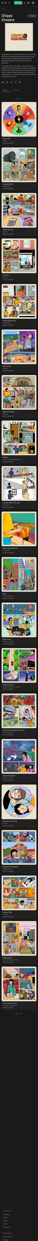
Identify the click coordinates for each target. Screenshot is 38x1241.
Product (6, 1240)
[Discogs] (7, 82)
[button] (28, 3)
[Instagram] (15, 82)
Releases (6, 1214)
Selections (6, 1227)
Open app (18, 2)
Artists (5, 1221)
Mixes (5, 1224)
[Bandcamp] (11, 82)
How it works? (7, 1237)
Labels (5, 1218)
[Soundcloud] (3, 82)
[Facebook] (19, 82)
